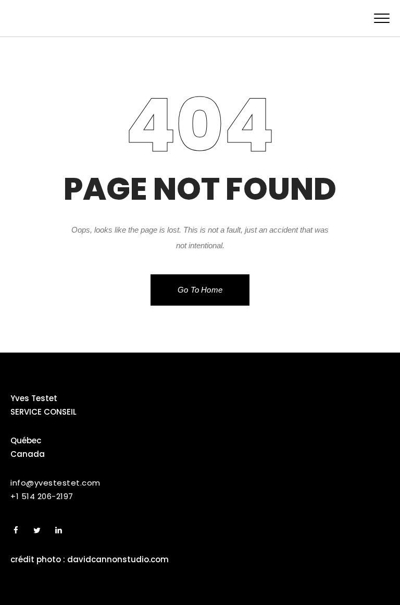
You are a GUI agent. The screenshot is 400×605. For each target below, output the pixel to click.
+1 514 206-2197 (41, 496)
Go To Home (200, 289)
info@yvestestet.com (55, 482)
